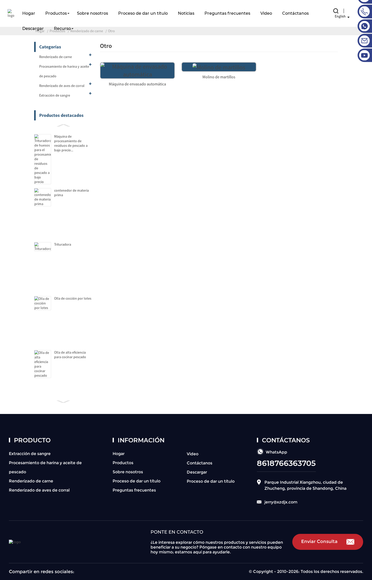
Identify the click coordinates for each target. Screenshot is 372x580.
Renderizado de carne (55, 57)
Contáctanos (295, 13)
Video (266, 13)
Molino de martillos (218, 76)
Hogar (28, 13)
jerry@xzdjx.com (280, 502)
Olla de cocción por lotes (72, 298)
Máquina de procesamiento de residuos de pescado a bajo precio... (71, 143)
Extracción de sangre (54, 95)
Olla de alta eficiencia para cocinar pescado (70, 354)
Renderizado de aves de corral (62, 85)
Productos (56, 13)
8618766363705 (286, 463)
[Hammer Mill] (219, 66)
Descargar (33, 28)
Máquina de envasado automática (137, 83)
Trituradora (62, 244)
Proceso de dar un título (143, 13)
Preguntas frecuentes (227, 13)
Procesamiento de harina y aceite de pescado (64, 71)
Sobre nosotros (92, 13)
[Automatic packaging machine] (137, 70)
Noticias (186, 13)
